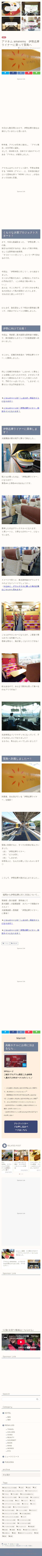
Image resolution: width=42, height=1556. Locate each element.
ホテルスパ (34, 1510)
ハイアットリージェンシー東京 (12, 1504)
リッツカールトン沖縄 (9, 1523)
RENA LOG (9, 1425)
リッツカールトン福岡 (24, 1523)
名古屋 (5, 1529)
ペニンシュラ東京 (22, 1510)
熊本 (5, 1536)
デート (33, 1500)
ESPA (28, 1487)
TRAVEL (10, 1429)
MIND (9, 1446)
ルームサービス (22, 1526)
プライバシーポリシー (16, 1550)
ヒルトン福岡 (7, 1507)
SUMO (10, 1435)
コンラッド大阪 (24, 1497)
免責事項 (29, 1550)
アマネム (6, 943)
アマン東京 (15, 1494)
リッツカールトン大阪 (24, 1520)
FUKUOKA (9, 1462)
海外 (9, 1420)
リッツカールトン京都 (9, 1520)
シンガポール (35, 1497)
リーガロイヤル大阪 (9, 1526)
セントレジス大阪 (8, 1500)
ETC (9, 1451)
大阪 (20, 1529)
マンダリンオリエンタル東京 (11, 1516)
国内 (4, 37)
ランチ (24, 1516)
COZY (22, 1487)
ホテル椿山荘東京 (25, 1513)
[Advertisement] (21, 102)
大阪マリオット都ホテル (31, 1529)
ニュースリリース (12, 1456)
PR (35, 1487)
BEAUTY (10, 1437)
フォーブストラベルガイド (21, 1507)
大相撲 (13, 1529)
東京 (15, 1533)
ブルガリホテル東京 (9, 1510)
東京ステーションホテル (26, 1533)
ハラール (26, 1504)
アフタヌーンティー (32, 1491)
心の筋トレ (7, 1533)
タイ (18, 1500)
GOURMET (11, 1440)
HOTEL (8, 1413)
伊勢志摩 (14, 943)
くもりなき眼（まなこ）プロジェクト (13, 1491)
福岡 (11, 1536)
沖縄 (37, 1533)
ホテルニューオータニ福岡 (10, 1513)
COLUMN (11, 1432)
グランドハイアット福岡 (10, 1497)
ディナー (25, 1500)
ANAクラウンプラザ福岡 (10, 1487)
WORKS (10, 1448)
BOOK (9, 1443)
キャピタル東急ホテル (27, 1494)
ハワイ (33, 1504)
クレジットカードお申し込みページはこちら (21, 1126)
